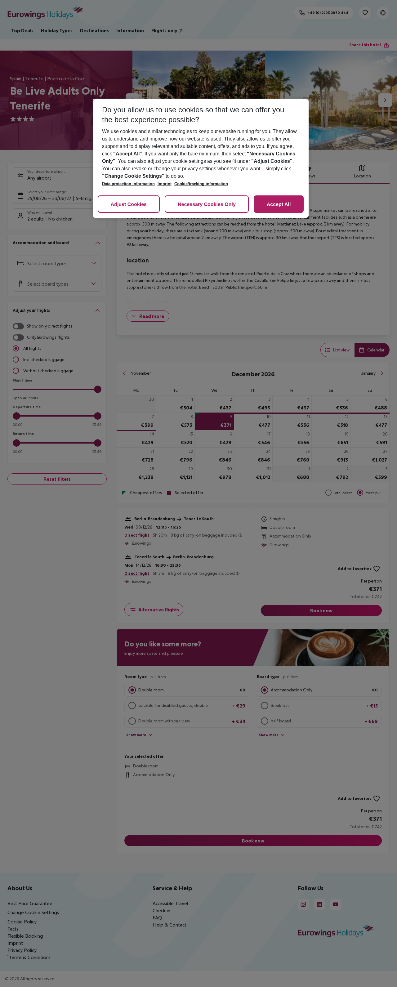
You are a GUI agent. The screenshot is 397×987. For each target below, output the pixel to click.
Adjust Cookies (129, 204)
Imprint (165, 183)
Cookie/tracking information (201, 183)
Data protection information (128, 183)
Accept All (279, 204)
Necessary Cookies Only (207, 204)
